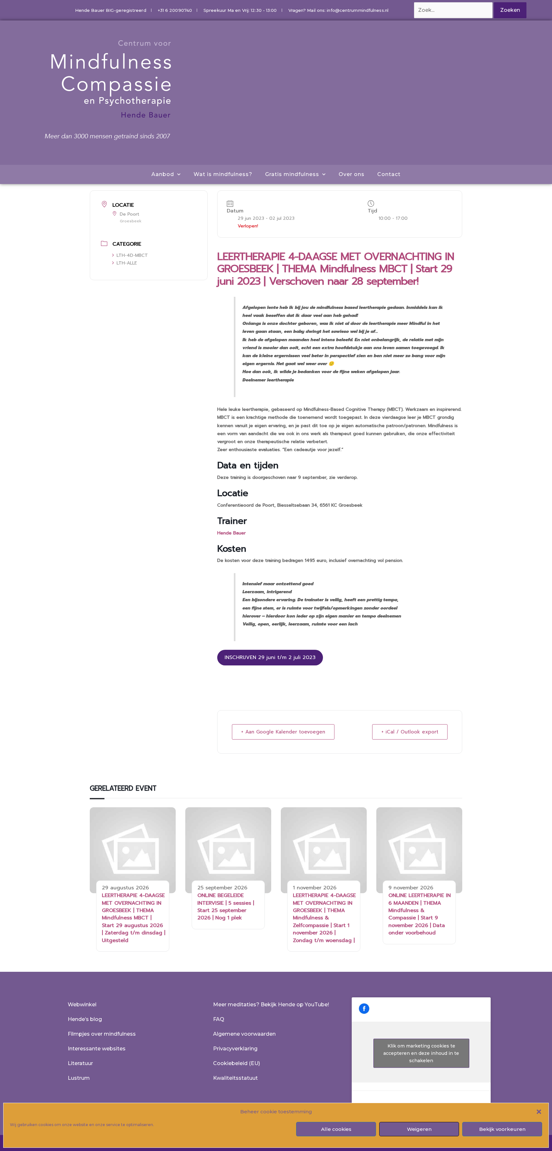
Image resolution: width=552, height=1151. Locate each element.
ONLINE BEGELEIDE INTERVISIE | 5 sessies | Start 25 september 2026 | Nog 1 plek (225, 907)
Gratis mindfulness (292, 174)
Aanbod (162, 174)
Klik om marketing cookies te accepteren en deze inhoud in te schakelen (421, 1053)
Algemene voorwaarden (244, 1034)
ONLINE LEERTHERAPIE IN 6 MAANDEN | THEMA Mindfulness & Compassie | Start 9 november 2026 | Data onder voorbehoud (419, 914)
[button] (539, 1112)
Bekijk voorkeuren (502, 1129)
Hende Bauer (231, 533)
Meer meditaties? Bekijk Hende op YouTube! (271, 1004)
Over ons (351, 174)
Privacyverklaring (235, 1049)
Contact (389, 174)
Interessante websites (97, 1049)
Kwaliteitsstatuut (235, 1078)
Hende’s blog (85, 1019)
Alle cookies (336, 1129)
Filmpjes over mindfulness (102, 1034)
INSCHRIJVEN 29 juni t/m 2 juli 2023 (270, 657)
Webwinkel (82, 1004)
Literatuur (80, 1063)
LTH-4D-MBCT (132, 255)
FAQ (218, 1019)
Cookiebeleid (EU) (236, 1063)
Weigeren (419, 1129)
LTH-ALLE (127, 263)
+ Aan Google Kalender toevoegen (283, 731)
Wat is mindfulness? (223, 174)
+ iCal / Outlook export (409, 731)
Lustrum (79, 1078)
